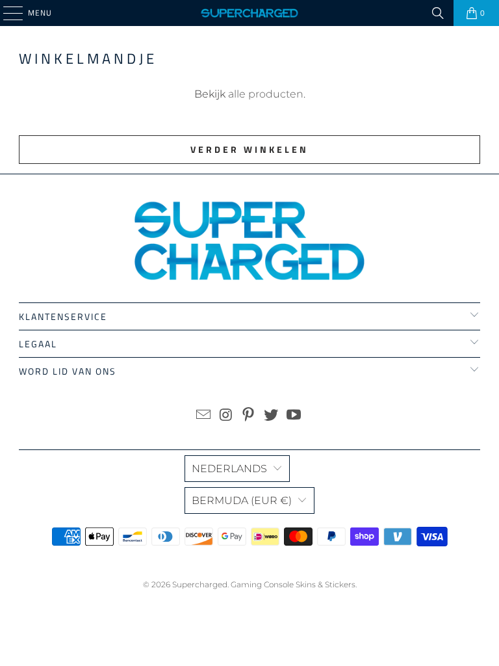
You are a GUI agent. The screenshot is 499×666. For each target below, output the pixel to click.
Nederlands (229, 468)
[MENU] (6, 13)
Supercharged (199, 584)
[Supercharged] (249, 13)
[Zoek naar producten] (438, 13)
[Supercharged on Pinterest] (249, 416)
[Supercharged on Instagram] (226, 416)
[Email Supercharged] (204, 416)
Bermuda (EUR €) (242, 500)
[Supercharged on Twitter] (271, 416)
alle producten (265, 94)
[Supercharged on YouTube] (294, 416)
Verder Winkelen (249, 149)
